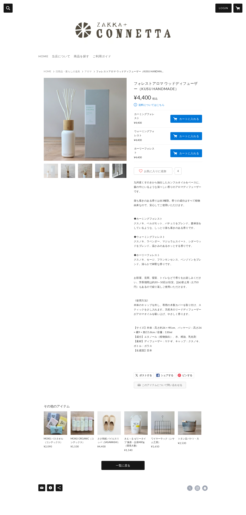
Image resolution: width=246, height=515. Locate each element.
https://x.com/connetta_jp (190, 488)
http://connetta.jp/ (205, 488)
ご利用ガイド (102, 56)
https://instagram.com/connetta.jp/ (197, 488)
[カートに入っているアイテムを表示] (237, 8)
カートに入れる (189, 118)
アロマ (88, 71)
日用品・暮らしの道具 (68, 71)
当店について (61, 56)
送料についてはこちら (151, 104)
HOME (43, 56)
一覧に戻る (123, 465)
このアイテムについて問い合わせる (162, 384)
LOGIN (223, 8)
